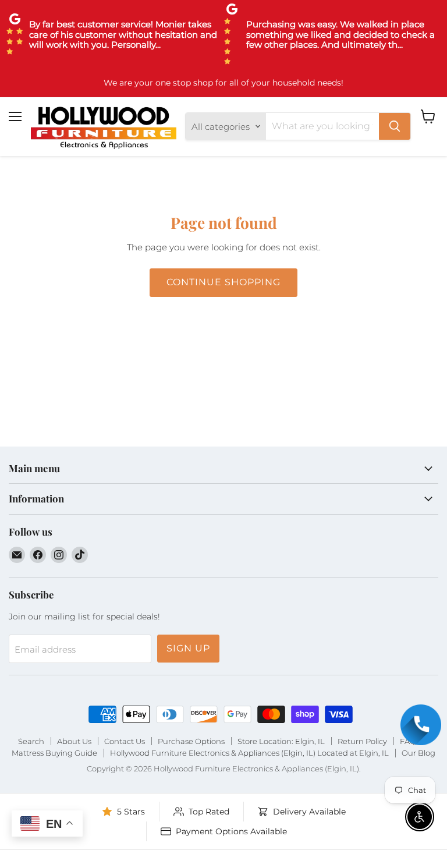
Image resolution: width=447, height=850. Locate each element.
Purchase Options (191, 741)
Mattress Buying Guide (54, 752)
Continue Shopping (223, 282)
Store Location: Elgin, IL (281, 741)
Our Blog (418, 752)
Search (31, 741)
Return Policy (362, 741)
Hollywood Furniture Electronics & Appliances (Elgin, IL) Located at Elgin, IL (249, 752)
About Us (74, 741)
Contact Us (124, 741)
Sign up (188, 648)
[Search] (394, 126)
